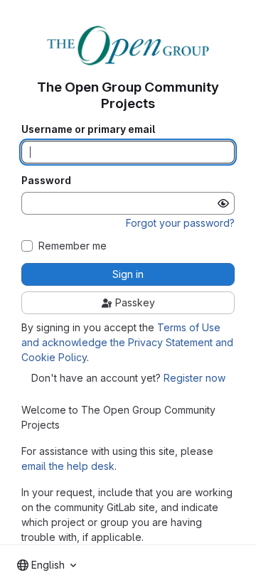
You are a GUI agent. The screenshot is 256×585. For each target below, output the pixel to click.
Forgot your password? (180, 223)
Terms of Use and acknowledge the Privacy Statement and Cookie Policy (127, 342)
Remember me (72, 246)
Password (46, 180)
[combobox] (46, 565)
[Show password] (223, 203)
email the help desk (67, 466)
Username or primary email (88, 129)
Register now (194, 378)
